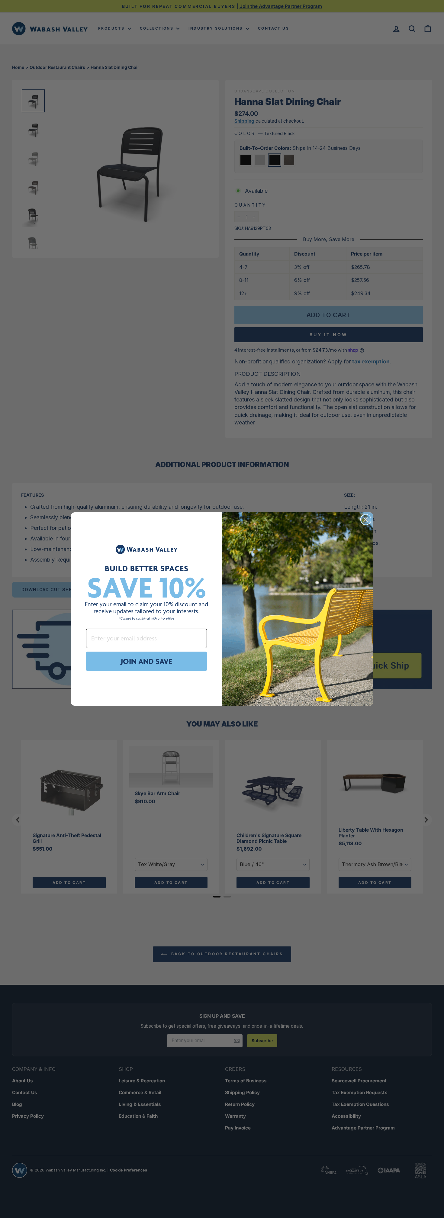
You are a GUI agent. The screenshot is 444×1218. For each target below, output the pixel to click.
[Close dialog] (366, 519)
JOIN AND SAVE (146, 661)
